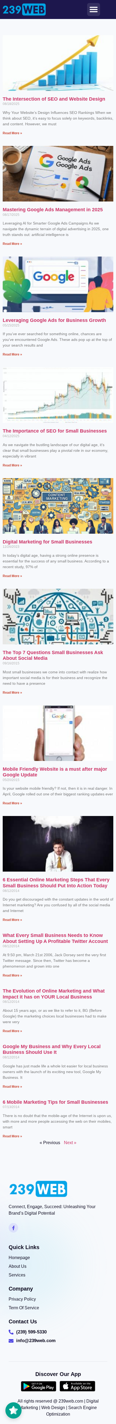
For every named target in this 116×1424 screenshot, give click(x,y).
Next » (70, 1142)
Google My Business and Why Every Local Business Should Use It (52, 1049)
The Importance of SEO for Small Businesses (55, 431)
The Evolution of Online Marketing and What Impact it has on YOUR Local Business (54, 994)
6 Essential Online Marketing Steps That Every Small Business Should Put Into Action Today (56, 882)
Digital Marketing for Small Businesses (47, 542)
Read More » (12, 133)
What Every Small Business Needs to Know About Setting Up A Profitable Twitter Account (55, 938)
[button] (93, 9)
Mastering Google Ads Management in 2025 (53, 209)
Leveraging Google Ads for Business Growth (54, 320)
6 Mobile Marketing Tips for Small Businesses (55, 1102)
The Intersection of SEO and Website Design (54, 99)
